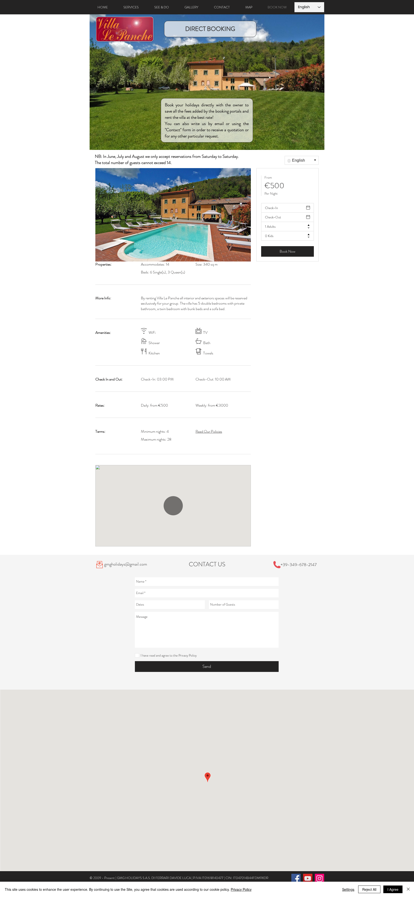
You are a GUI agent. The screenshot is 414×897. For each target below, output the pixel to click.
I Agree (392, 889)
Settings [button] (348, 889)
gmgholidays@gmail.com (125, 564)
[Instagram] (319, 878)
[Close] (408, 889)
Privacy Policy (241, 889)
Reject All (369, 889)
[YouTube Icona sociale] (307, 878)
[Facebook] (296, 878)
